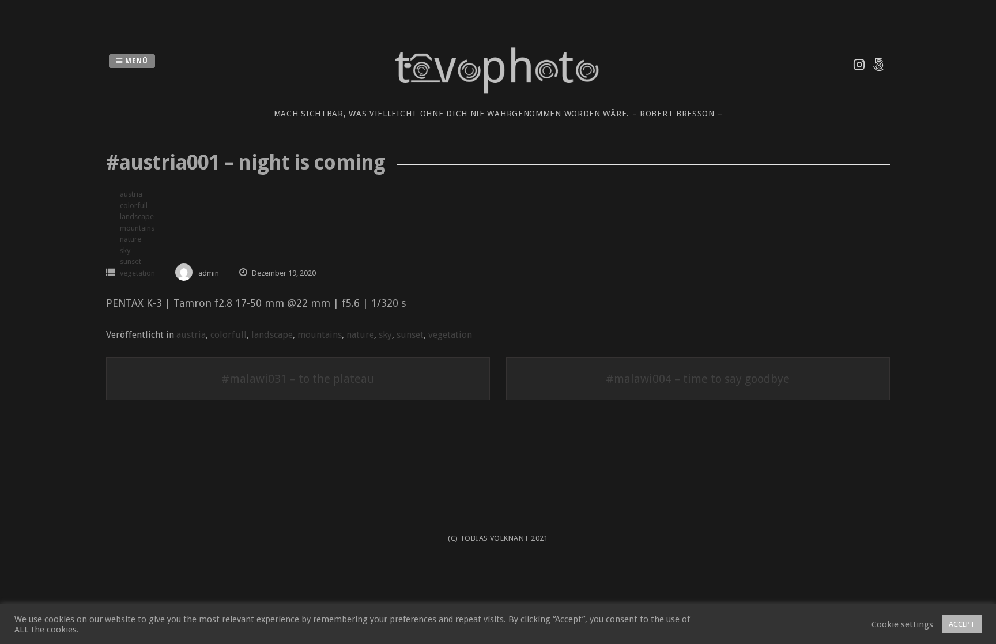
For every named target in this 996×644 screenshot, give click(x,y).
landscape (137, 216)
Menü (135, 61)
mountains (137, 228)
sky (125, 250)
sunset (130, 261)
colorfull (134, 205)
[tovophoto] (498, 100)
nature (130, 239)
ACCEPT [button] (962, 624)
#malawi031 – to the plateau (298, 379)
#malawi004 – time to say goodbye (698, 379)
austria (131, 194)
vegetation (137, 273)
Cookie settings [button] (902, 624)
